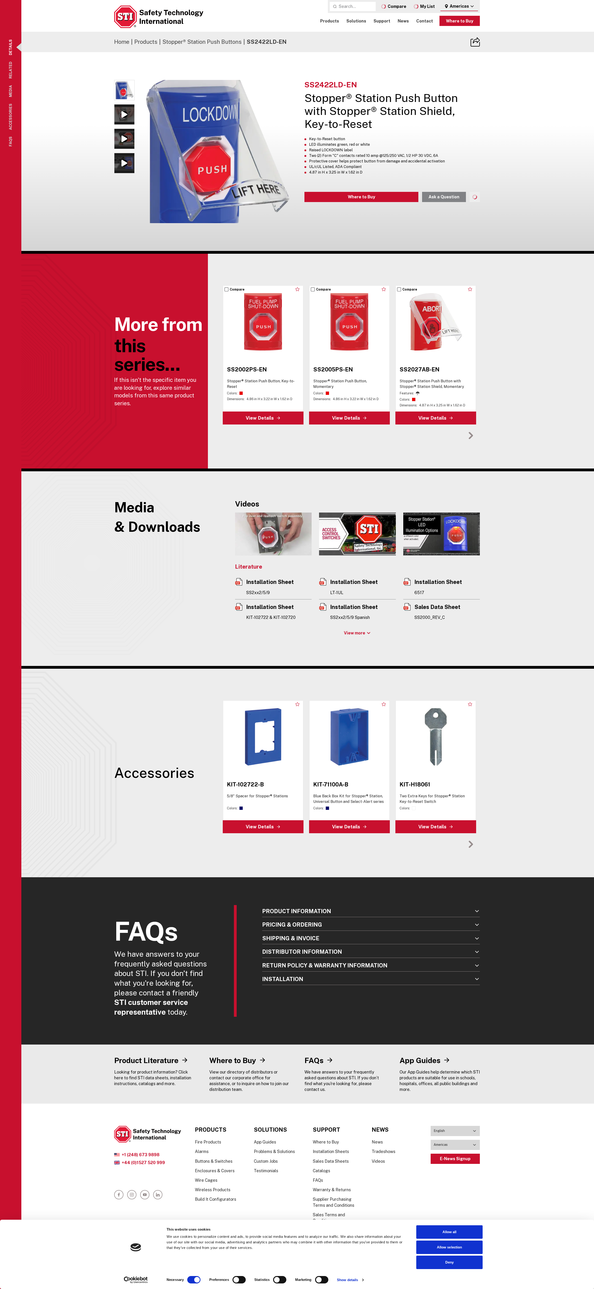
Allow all (449, 1232)
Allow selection (449, 1247)
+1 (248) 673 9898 (140, 1154)
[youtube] (144, 1194)
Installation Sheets (331, 1151)
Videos (378, 1161)
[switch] (239, 1279)
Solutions (356, 21)
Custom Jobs (266, 1161)
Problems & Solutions (274, 1151)
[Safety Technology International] (158, 17)
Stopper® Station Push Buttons (202, 41)
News (403, 21)
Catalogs (321, 1170)
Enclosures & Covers (215, 1170)
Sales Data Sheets (331, 1161)
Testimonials (266, 1170)
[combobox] (459, 6)
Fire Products (208, 1142)
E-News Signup (455, 1158)
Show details (347, 1280)
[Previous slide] (456, 435)
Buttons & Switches (213, 1161)
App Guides (265, 1142)
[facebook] (118, 1194)
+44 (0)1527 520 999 (143, 1162)
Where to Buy (459, 21)
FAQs (318, 1180)
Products (329, 21)
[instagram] (131, 1194)
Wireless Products (212, 1189)
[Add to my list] (297, 289)
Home (121, 41)
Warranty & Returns (332, 1189)
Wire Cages (206, 1180)
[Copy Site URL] (475, 42)
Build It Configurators (215, 1199)
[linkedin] (157, 1194)
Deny (449, 1262)
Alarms (202, 1151)
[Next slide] (470, 435)
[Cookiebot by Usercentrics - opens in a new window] (136, 1279)
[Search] (335, 6)
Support (382, 21)
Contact (424, 21)
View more (354, 632)
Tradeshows (383, 1151)
